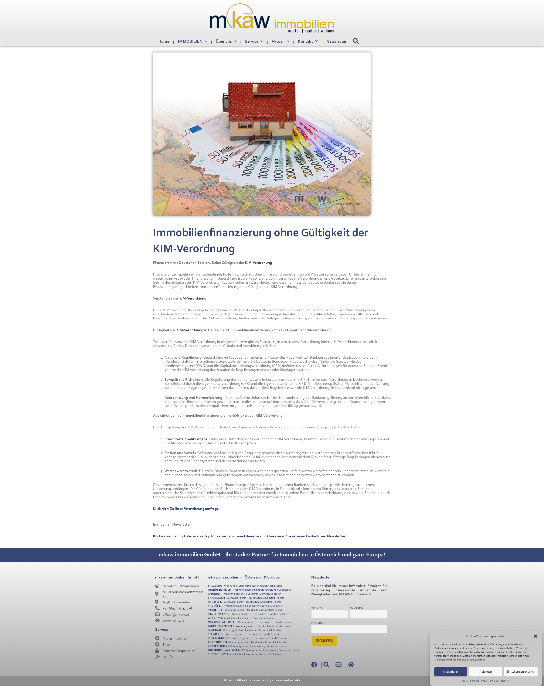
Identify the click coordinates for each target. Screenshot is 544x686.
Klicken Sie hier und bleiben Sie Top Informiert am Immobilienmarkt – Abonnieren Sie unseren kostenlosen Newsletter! (249, 535)
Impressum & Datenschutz (495, 680)
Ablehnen (485, 671)
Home (163, 41)
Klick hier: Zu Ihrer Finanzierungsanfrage (186, 508)
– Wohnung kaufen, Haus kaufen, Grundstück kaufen (245, 585)
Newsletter (336, 41)
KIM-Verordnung (258, 262)
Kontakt (305, 41)
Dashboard (311, 680)
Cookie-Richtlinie (470, 680)
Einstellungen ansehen (520, 671)
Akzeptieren (451, 671)
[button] (535, 636)
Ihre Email (317, 622)
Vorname (317, 607)
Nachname (356, 607)
